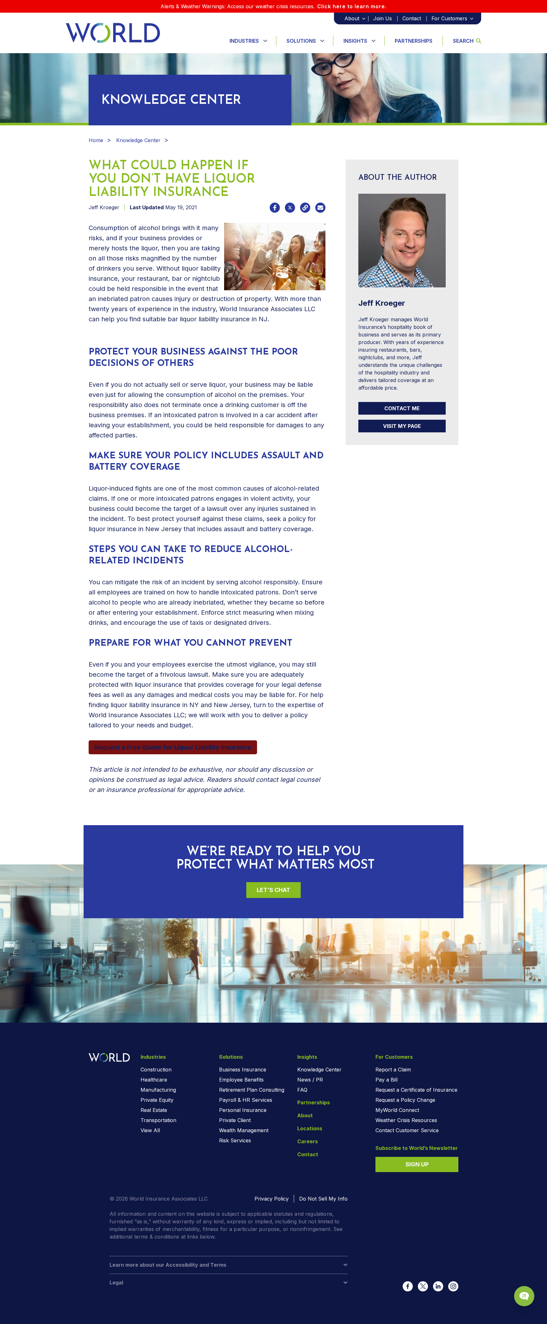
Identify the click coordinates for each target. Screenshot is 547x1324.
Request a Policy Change (405, 1100)
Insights (355, 41)
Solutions (301, 41)
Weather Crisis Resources (406, 1120)
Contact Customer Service (407, 1130)
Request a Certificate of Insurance (416, 1090)
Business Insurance (242, 1069)
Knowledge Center (138, 140)
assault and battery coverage (267, 529)
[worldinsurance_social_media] (408, 1286)
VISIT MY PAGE (402, 426)
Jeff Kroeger (104, 207)
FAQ (302, 1090)
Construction (156, 1069)
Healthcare (154, 1079)
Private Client (235, 1120)
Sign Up (417, 1164)
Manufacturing (158, 1090)
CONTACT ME (402, 408)
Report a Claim (393, 1069)
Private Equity (157, 1100)
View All (150, 1130)
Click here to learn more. (352, 6)
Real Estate (154, 1110)
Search (463, 41)
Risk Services (235, 1140)
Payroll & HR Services (245, 1100)
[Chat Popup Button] (524, 1296)
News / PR (310, 1079)
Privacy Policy (272, 1198)
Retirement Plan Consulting (251, 1090)
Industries (244, 41)
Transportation (158, 1120)
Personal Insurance (243, 1110)
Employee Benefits (241, 1079)
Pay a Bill (386, 1079)
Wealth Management (243, 1130)
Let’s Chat (273, 890)
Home (96, 140)
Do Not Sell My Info (323, 1198)
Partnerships (413, 41)
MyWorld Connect (397, 1110)
